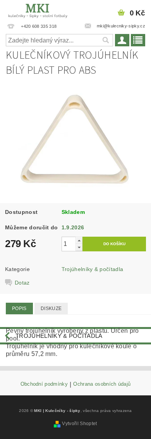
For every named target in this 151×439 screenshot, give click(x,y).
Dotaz (22, 283)
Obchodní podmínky (44, 384)
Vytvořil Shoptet (79, 423)
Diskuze (51, 308)
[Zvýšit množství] (79, 240)
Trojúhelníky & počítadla (93, 269)
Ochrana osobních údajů (101, 384)
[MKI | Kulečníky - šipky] (38, 10)
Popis (19, 308)
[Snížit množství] (79, 247)
